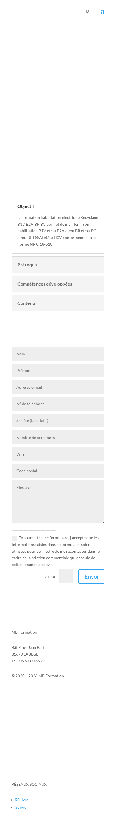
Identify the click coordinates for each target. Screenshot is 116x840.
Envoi (91, 576)
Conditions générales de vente (38, 737)
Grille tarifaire (24, 769)
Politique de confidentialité (35, 711)
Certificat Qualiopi (28, 758)
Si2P (15, 697)
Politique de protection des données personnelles (54, 726)
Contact (19, 691)
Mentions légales (26, 704)
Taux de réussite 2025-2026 (35, 747)
